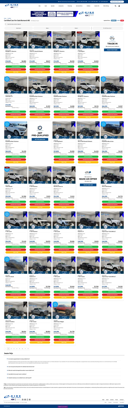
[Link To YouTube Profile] (27, 399)
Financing (70, 5)
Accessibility (122, 402)
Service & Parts (79, 5)
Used (46, 5)
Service (112, 399)
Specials (52, 5)
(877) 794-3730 (83, 1)
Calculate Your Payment (15, 69)
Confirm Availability (16, 66)
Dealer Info (96, 5)
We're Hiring (106, 5)
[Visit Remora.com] (121, 406)
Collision (88, 5)
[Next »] (28, 348)
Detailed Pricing (15, 63)
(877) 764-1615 (94, 1)
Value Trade (15, 72)
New (39, 5)
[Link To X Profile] (25, 399)
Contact (122, 399)
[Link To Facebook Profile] (23, 399)
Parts (116, 399)
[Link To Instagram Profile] (30, 399)
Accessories (61, 5)
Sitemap (109, 402)
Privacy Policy (115, 402)
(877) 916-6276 (104, 1)
